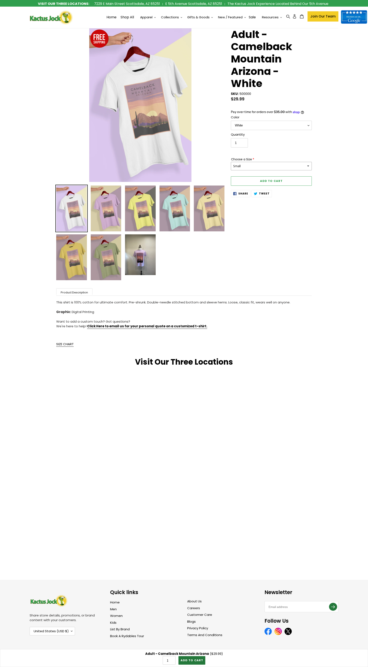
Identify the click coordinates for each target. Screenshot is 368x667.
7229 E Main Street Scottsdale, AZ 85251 (127, 3)
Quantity (238, 134)
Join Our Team (323, 16)
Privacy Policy (197, 628)
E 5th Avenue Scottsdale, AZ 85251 (193, 3)
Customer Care (199, 614)
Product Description (74, 292)
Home (115, 602)
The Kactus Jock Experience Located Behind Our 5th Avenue (277, 3)
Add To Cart (192, 660)
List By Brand (120, 629)
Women (116, 615)
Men (113, 609)
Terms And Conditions (204, 635)
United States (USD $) (51, 631)
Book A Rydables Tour (127, 636)
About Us (194, 601)
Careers (193, 608)
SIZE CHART (65, 344)
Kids (113, 622)
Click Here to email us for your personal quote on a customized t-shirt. (147, 326)
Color (235, 117)
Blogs (191, 621)
